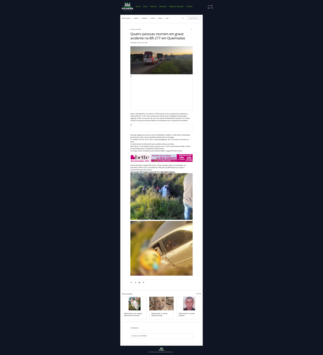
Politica (160, 18)
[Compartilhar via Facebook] (131, 282)
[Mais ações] (192, 29)
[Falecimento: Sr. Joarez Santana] (189, 303)
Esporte (136, 18)
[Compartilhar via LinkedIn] (139, 282)
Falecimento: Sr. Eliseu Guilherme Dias (159, 314)
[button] (183, 18)
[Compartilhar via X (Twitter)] (135, 282)
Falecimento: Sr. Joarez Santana (187, 314)
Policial (153, 18)
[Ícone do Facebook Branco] (209, 6)
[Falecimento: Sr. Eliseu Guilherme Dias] (161, 303)
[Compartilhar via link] (143, 282)
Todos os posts (126, 18)
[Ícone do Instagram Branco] (211, 6)
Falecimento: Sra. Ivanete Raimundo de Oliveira (133, 314)
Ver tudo (198, 293)
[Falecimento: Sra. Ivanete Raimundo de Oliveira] (134, 303)
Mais (167, 18)
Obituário (144, 18)
